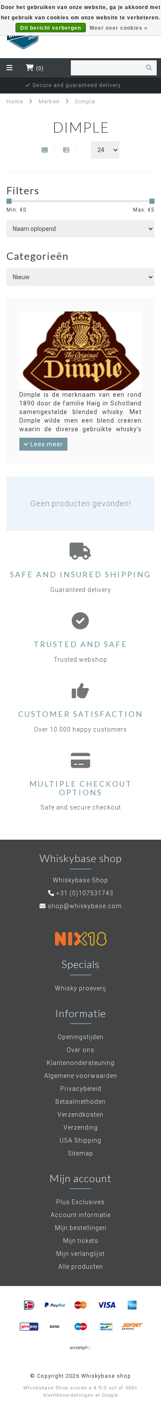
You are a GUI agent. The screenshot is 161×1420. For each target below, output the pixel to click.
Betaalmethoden (80, 1101)
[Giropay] (29, 1326)
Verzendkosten (80, 1114)
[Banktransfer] (55, 1326)
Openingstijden (80, 1037)
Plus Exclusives (80, 1202)
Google (110, 1395)
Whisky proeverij (80, 988)
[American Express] (132, 1305)
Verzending (81, 1127)
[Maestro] (80, 1326)
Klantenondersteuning (81, 1062)
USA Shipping (80, 1140)
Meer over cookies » (119, 28)
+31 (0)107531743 (84, 893)
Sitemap (80, 1153)
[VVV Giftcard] (80, 1348)
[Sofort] (132, 1326)
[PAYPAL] (55, 1305)
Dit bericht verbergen (50, 28)
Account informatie (81, 1214)
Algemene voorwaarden (80, 1075)
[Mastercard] (80, 1305)
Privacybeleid (80, 1088)
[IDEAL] (29, 1305)
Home (14, 101)
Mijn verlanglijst (80, 1253)
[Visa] (106, 1305)
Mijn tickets (80, 1240)
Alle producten (80, 1266)
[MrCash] (106, 1326)
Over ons (80, 1049)
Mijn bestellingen (80, 1227)
